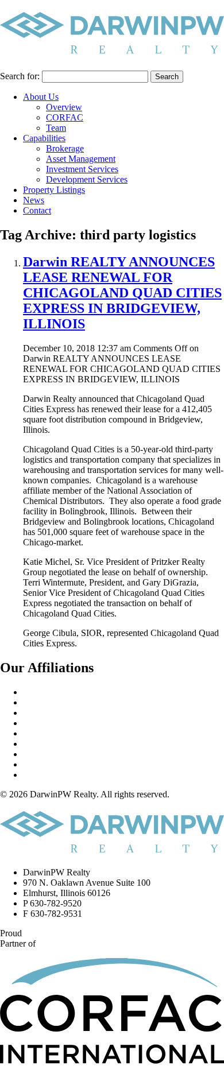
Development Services (87, 179)
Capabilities (44, 138)
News (33, 200)
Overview (64, 107)
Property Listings (54, 190)
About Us (41, 97)
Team (56, 128)
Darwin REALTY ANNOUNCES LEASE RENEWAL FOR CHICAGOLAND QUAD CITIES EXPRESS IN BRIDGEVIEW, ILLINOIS (122, 292)
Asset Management (80, 159)
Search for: (20, 76)
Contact (37, 210)
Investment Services (82, 169)
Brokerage (65, 148)
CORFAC (64, 117)
